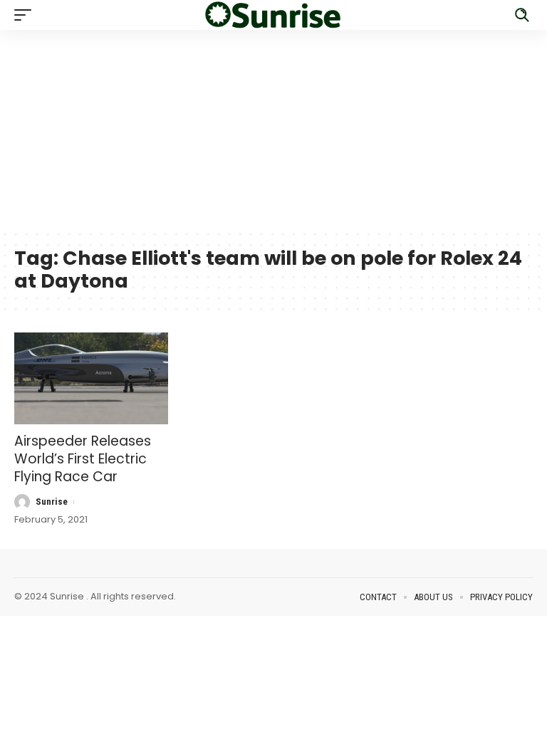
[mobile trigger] (26, 15)
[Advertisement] (273, 129)
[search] (522, 15)
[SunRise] (273, 15)
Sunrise (52, 501)
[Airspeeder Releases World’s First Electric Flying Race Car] (91, 378)
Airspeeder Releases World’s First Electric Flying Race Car (82, 458)
